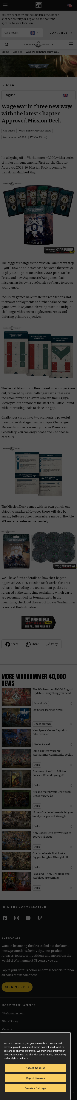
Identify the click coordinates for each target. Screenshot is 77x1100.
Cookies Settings (35, 1088)
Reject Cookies (35, 1078)
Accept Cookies (35, 1068)
